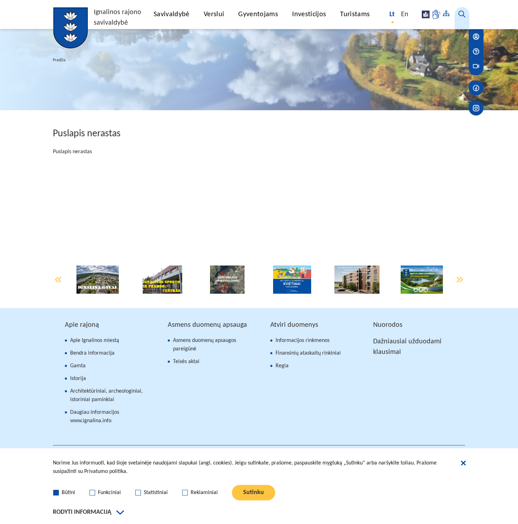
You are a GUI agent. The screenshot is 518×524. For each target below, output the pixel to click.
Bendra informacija (92, 353)
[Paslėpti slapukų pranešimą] (463, 464)
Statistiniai (156, 492)
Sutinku (253, 492)
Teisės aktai (186, 361)
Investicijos (309, 14)
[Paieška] (462, 18)
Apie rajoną (82, 325)
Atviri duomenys (294, 325)
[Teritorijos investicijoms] (227, 280)
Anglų (405, 14)
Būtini (68, 492)
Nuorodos (387, 325)
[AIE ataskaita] (422, 280)
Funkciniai (109, 492)
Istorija (78, 378)
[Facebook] (476, 88)
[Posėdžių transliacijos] (476, 66)
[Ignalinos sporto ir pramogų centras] (162, 280)
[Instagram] (476, 108)
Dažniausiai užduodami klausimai (407, 347)
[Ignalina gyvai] (97, 280)
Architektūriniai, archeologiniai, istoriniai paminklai (106, 395)
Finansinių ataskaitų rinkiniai (308, 353)
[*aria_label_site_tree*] (446, 14)
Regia (282, 366)
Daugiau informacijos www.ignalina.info (94, 417)
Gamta (78, 366)
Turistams (355, 14)
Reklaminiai (204, 492)
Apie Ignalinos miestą (94, 340)
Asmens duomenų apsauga (207, 325)
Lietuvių (393, 14)
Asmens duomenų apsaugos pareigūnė (204, 345)
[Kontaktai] (476, 36)
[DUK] (476, 51)
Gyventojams (258, 14)
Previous (58, 280)
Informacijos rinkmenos (302, 340)
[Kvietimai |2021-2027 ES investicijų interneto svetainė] (292, 280)
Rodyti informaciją (82, 512)
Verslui (214, 14)
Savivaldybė (172, 14)
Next (460, 280)
